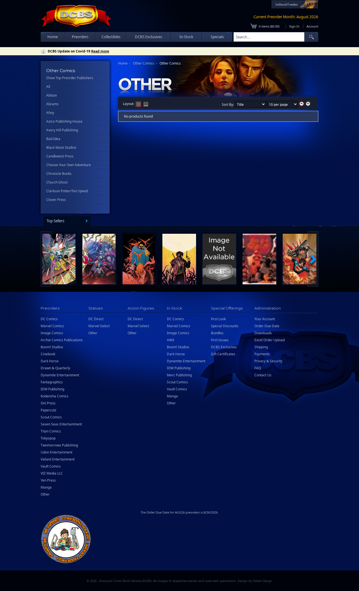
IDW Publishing (52, 389)
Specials (217, 36)
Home (52, 36)
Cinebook (48, 354)
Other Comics (143, 63)
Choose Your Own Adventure (68, 164)
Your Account (264, 319)
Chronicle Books (59, 173)
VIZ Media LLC (52, 473)
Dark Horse (50, 361)
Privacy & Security (268, 361)
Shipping (261, 347)
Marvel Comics (52, 326)
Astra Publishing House (64, 121)
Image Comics (52, 333)
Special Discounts (224, 326)
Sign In (294, 26)
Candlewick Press (59, 156)
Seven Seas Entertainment (61, 424)
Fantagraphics (52, 382)
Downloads (263, 333)
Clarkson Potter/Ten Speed (67, 191)
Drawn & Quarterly (55, 368)
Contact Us (262, 375)
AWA (170, 340)
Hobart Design (262, 581)
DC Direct (95, 319)
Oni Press (48, 403)
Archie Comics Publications (62, 340)
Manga (46, 487)
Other (45, 494)
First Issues (220, 340)
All (48, 86)
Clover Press (56, 199)
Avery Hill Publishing (62, 130)
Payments (262, 354)
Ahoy (50, 112)
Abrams (52, 104)
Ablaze (51, 95)
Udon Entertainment (56, 452)
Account (312, 26)
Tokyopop (48, 438)
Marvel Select (99, 326)
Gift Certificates (223, 354)
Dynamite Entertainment (60, 375)
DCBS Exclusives (224, 347)
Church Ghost (57, 182)
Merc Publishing (179, 375)
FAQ (257, 368)
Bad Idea (53, 138)
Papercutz (48, 410)
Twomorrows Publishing (59, 445)
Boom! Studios (52, 347)
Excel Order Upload (269, 340)
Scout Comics (51, 417)
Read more (100, 51)
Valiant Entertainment (58, 459)
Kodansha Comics (54, 396)
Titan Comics (51, 431)
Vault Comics (51, 466)
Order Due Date (266, 326)
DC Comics (49, 319)
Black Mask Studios (61, 147)
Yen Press (48, 480)
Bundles (217, 333)
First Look (218, 319)
